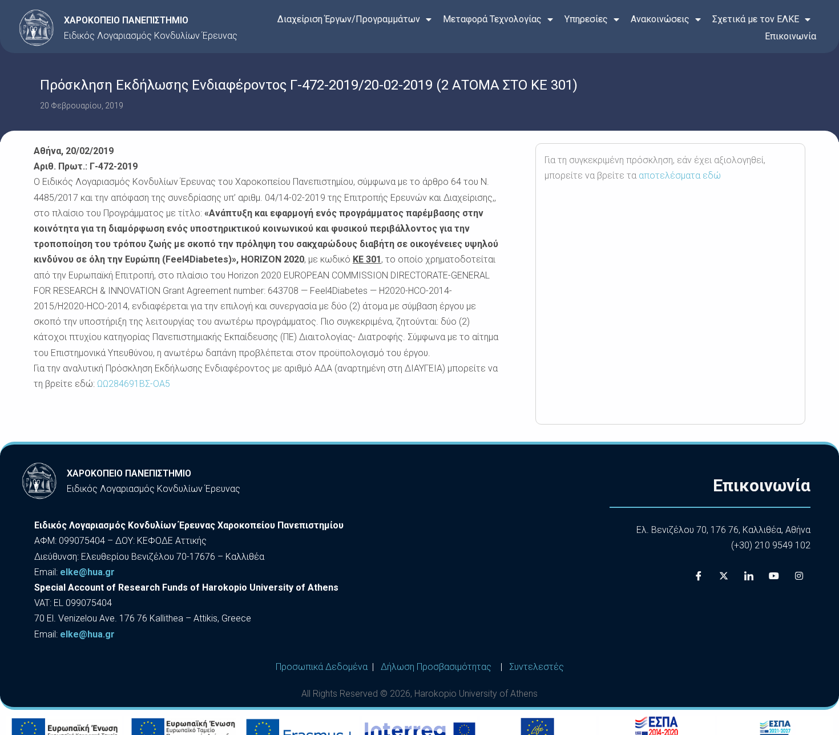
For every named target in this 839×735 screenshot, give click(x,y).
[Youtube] (773, 576)
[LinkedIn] (748, 576)
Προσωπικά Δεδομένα (322, 666)
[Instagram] (799, 576)
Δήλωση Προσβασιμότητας (436, 666)
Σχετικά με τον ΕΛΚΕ (755, 19)
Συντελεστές (536, 666)
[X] (723, 576)
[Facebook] (698, 576)
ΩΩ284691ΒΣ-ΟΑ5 (133, 383)
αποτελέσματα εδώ (680, 175)
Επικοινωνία (790, 36)
